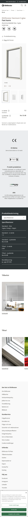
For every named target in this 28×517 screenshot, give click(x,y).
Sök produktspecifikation (9, 430)
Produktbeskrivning (9, 36)
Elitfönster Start (5, 10)
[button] (25, 5)
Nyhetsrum (5, 407)
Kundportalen (22, 1)
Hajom (4, 464)
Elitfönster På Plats (7, 451)
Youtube (4, 488)
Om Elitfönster (6, 391)
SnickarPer (5, 467)
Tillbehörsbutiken (7, 454)
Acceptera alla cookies (14, 514)
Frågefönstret (6, 418)
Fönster (12, 10)
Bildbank (4, 410)
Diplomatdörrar (6, 461)
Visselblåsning (6, 404)
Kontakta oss (5, 421)
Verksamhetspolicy (7, 397)
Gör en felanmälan (7, 437)
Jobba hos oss (6, 400)
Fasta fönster (20, 10)
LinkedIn (4, 484)
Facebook (4, 478)
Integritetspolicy (6, 434)
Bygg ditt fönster (9, 40)
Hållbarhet (5, 394)
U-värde (5, 111)
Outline (4, 457)
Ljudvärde (6, 116)
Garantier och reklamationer (10, 427)
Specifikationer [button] (9, 218)
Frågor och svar (6, 424)
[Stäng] (26, 492)
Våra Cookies (5, 440)
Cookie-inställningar (8, 443)
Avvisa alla (14, 509)
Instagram (5, 481)
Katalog (4, 470)
